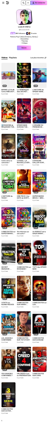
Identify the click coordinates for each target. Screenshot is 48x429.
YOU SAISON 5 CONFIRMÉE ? (7, 374)
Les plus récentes (37, 58)
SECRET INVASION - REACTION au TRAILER (6, 268)
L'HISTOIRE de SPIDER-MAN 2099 (38, 91)
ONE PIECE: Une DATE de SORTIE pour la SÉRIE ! (23, 197)
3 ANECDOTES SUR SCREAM (38, 339)
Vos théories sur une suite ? (23, 233)
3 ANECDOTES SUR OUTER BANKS (7, 410)
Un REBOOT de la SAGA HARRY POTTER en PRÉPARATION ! (39, 233)
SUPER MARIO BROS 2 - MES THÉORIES (38, 197)
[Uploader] (28, 2)
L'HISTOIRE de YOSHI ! (7, 197)
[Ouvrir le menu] (3, 2)
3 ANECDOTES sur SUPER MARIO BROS (8, 233)
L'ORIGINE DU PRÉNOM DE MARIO (38, 126)
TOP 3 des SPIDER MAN (39, 268)
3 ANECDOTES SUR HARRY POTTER (22, 304)
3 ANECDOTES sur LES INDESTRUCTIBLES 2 (40, 304)
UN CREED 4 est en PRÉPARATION (24, 374)
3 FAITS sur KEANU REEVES (7, 304)
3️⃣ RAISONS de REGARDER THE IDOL (7, 126)
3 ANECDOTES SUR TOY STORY (23, 339)
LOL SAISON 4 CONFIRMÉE (7, 339)
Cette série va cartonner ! (6, 162)
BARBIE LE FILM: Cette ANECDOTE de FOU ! (8, 91)
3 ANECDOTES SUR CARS (38, 374)
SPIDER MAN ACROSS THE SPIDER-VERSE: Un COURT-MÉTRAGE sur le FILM (23, 126)
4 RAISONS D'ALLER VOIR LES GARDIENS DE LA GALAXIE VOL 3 (39, 162)
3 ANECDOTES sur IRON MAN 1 (24, 268)
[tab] (4, 57)
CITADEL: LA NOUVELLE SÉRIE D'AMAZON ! (24, 162)
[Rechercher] (23, 2)
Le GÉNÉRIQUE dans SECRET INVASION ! (23, 91)
